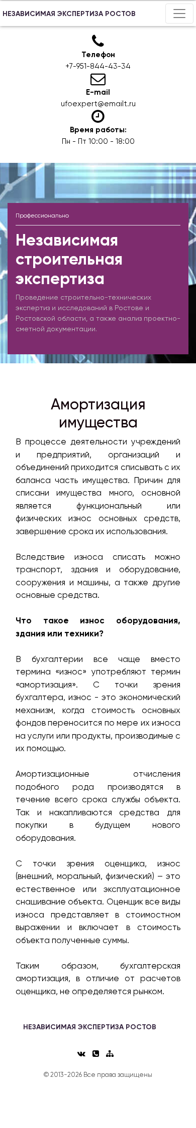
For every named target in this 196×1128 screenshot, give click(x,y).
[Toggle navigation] (179, 14)
